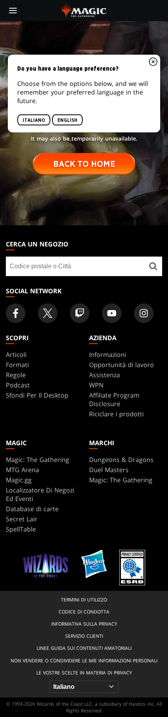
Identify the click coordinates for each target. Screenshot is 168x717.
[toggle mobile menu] (13, 10)
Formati (17, 364)
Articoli (16, 354)
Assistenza (104, 375)
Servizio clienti (84, 636)
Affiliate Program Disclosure (114, 399)
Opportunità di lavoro (121, 364)
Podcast (18, 385)
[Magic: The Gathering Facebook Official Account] (15, 313)
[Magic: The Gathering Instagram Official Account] (144, 313)
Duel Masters (109, 470)
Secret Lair (22, 519)
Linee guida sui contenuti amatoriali (84, 648)
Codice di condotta (84, 611)
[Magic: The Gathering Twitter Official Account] (47, 313)
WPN (96, 385)
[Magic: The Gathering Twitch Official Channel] (79, 313)
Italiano (34, 120)
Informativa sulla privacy (84, 624)
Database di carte (32, 509)
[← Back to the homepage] (84, 9)
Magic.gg (19, 480)
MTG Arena (22, 470)
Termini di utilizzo (84, 599)
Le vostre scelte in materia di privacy (84, 672)
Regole (16, 375)
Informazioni (107, 354)
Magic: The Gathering (37, 459)
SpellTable (21, 529)
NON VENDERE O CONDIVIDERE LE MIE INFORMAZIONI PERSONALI (84, 660)
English (67, 120)
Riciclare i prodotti (116, 414)
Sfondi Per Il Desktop (37, 395)
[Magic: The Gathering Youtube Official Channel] (112, 313)
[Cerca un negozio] (153, 266)
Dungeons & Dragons (121, 459)
